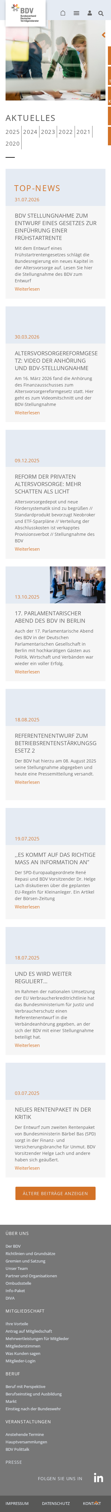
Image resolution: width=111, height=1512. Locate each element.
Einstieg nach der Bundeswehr (33, 1409)
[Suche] (101, 11)
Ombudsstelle (18, 1283)
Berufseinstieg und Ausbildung (34, 1394)
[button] (76, 13)
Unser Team (17, 1268)
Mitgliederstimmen (23, 1346)
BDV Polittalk (17, 1449)
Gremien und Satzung (25, 1261)
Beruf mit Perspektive (25, 1386)
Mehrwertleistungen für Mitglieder (37, 1338)
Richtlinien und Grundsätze (30, 1253)
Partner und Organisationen (31, 1276)
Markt (11, 1401)
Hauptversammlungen (26, 1442)
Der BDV (13, 1246)
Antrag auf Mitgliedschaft (29, 1331)
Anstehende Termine (25, 1434)
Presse (14, 1462)
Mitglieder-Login (20, 1361)
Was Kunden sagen (23, 1353)
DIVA (10, 1298)
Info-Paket (15, 1290)
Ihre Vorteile (17, 1323)
